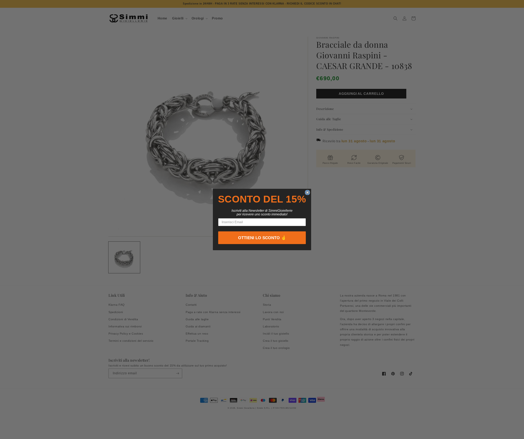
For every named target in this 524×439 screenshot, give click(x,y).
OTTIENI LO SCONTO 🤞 (262, 237)
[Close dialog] (307, 192)
